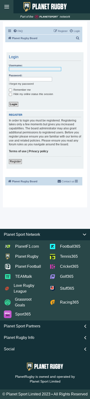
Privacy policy (38, 151)
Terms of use (18, 151)
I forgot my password (21, 83)
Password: (15, 75)
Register (15, 161)
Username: (16, 65)
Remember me (22, 89)
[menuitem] (18, 31)
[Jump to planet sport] (47, 17)
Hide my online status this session (33, 94)
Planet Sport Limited (45, 381)
